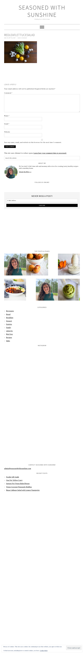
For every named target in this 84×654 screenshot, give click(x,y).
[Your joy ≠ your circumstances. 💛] (61, 442)
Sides (8, 341)
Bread (8, 314)
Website (7, 132)
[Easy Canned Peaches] (37, 266)
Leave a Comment (22, 38)
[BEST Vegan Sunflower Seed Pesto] (69, 291)
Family (8, 327)
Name (7, 116)
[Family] (47, 291)
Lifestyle (9, 331)
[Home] (15, 266)
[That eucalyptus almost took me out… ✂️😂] (61, 366)
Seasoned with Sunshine (42, 11)
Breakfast (9, 317)
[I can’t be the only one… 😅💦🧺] (61, 404)
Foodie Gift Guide (12, 477)
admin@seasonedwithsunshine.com (17, 468)
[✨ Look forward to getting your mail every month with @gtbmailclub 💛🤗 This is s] (23, 366)
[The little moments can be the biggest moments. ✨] (23, 442)
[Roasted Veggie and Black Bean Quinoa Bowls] (15, 291)
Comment (8, 93)
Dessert (9, 321)
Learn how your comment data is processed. (49, 153)
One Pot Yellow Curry (14, 480)
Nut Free (9, 334)
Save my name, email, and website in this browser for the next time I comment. (33, 142)
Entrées (9, 324)
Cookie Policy (44, 650)
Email (7, 124)
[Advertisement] (44, 76)
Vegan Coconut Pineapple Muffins (19, 487)
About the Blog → (25, 172)
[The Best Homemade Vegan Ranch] (69, 266)
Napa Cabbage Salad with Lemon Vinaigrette (23, 490)
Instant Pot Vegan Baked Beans (18, 483)
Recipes (9, 337)
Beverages (10, 311)
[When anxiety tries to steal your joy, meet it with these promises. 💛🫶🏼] (23, 404)
